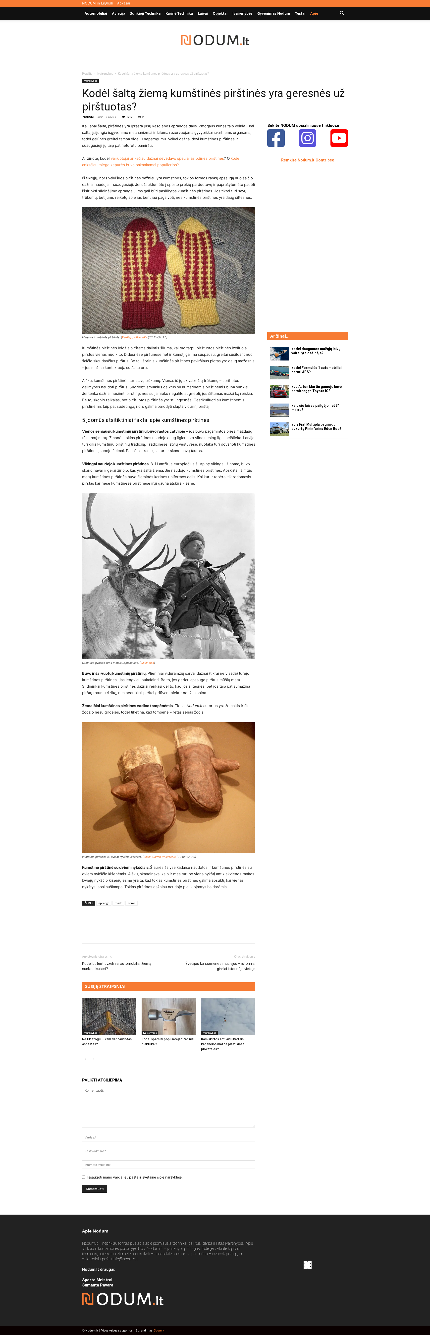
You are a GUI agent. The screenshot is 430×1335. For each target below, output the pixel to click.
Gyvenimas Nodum (273, 13)
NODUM (88, 116)
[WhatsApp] (121, 933)
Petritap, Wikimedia (134, 337)
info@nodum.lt (125, 1259)
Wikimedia (147, 663)
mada (118, 903)
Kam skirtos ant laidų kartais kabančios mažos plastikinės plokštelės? (222, 1044)
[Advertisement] (304, 246)
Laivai (203, 13)
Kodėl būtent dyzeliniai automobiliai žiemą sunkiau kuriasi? (116, 966)
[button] (342, 13)
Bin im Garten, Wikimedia (160, 857)
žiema (131, 903)
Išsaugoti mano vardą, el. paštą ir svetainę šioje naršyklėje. (135, 1177)
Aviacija (118, 13)
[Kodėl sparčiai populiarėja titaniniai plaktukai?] (169, 1016)
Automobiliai (96, 13)
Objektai (220, 13)
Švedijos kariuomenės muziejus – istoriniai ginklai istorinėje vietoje (220, 966)
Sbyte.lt (159, 1330)
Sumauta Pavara (97, 1285)
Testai (300, 13)
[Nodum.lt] (215, 40)
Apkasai (123, 3)
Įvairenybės (242, 13)
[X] (99, 933)
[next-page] (93, 1059)
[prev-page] (85, 1059)
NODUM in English (97, 3)
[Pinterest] (110, 933)
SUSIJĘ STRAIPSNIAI (105, 986)
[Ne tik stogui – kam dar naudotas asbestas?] (109, 1016)
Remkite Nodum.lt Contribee (307, 160)
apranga (104, 903)
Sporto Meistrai (97, 1280)
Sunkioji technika (145, 13)
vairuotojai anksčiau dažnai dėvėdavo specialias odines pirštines (167, 158)
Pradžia (87, 73)
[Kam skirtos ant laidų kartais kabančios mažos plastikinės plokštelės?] (228, 1016)
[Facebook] (87, 933)
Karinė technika (179, 13)
